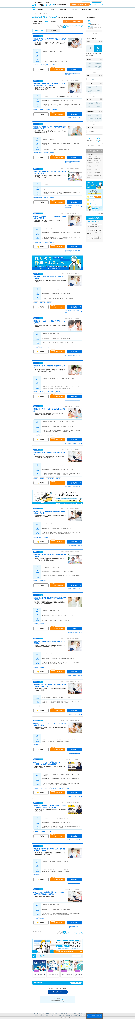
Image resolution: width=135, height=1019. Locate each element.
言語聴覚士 (48, 1015)
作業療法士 (42, 1015)
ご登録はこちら (97, 196)
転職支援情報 (74, 9)
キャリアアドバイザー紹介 (85, 9)
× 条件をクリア (94, 33)
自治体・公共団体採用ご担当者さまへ (50, 1013)
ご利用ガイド (40, 9)
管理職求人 (90, 87)
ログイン (96, 4)
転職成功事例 (63, 9)
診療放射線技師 (69, 1015)
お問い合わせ (81, 1013)
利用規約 (75, 1013)
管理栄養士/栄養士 (78, 1015)
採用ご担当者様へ (86, 1)
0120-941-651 (60, 4)
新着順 (54, 30)
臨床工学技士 (62, 1015)
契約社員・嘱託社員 (98, 103)
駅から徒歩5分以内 (98, 87)
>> (81, 26)
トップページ (33, 9)
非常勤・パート (90, 106)
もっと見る (93, 72)
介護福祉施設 (98, 63)
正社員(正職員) (90, 103)
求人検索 (52, 9)
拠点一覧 (97, 9)
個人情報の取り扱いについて (65, 1013)
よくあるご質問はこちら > (98, 213)
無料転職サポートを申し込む (79, 4)
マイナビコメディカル (36, 13)
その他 (98, 106)
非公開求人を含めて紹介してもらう (72, 21)
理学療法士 (35, 1015)
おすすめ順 (40, 30)
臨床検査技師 (54, 1015)
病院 (90, 63)
